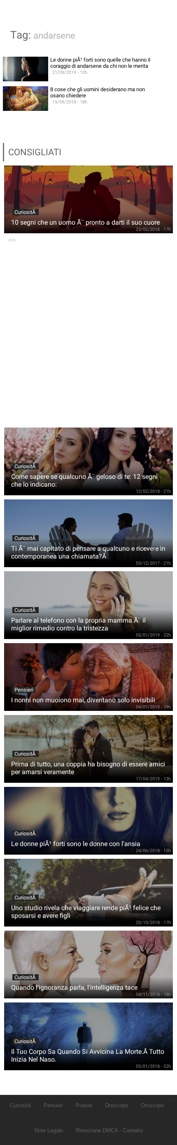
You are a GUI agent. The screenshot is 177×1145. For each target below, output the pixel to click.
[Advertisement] (88, 331)
